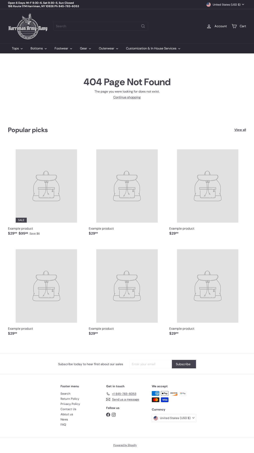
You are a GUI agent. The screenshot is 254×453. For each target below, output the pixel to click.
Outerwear (107, 48)
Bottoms (37, 48)
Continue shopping (127, 97)
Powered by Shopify (125, 445)
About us (67, 414)
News (64, 419)
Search (65, 394)
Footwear (62, 48)
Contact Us (68, 409)
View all (240, 130)
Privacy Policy (70, 404)
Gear (84, 48)
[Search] (143, 26)
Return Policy (70, 399)
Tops (16, 48)
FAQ (63, 425)
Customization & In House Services (151, 48)
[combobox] (101, 26)
